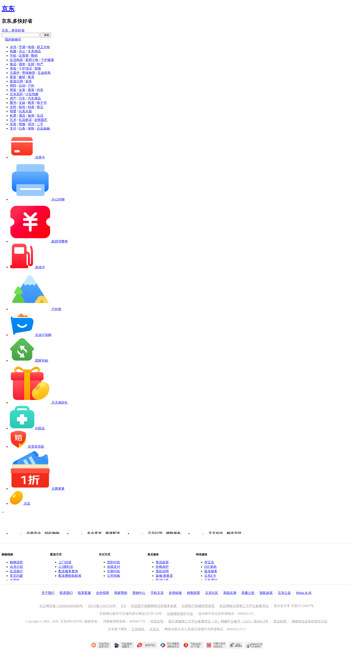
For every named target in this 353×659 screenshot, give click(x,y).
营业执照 (280, 621)
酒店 (22, 115)
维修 (22, 124)
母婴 (13, 111)
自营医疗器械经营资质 (198, 606)
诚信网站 (146, 645)
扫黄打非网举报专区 (216, 645)
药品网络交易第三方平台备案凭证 (244, 606)
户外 (31, 85)
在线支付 (113, 566)
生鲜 (31, 64)
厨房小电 (31, 60)
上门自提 (64, 562)
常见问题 (16, 575)
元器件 (15, 72)
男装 (13, 90)
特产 (40, 64)
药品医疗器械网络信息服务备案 (154, 606)
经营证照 (157, 621)
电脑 (13, 51)
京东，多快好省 (13, 30)
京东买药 (16, 94)
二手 (40, 124)
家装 (13, 77)
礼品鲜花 (25, 120)
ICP (124, 606)
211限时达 (65, 566)
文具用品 (34, 51)
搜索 (45, 35)
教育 (31, 102)
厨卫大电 (43, 47)
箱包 (22, 107)
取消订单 (162, 580)
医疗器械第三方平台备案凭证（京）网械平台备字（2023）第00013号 (219, 621)
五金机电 (44, 72)
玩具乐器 (25, 111)
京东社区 (211, 593)
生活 (40, 115)
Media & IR (304, 593)
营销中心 (138, 593)
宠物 (37, 68)
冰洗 (13, 47)
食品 (13, 64)
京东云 (155, 629)
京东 (8, 8)
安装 (13, 124)
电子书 (42, 102)
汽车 (22, 98)
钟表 (31, 107)
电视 (31, 47)
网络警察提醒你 (123, 645)
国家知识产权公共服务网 (254, 645)
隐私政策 (266, 593)
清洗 (31, 124)
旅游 (31, 115)
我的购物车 (13, 39)
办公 (22, 51)
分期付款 (113, 571)
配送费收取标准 (69, 575)
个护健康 (47, 60)
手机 (13, 55)
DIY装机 (210, 566)
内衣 (40, 90)
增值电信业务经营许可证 (309, 621)
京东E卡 (210, 575)
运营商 (24, 55)
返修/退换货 (164, 575)
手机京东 (157, 593)
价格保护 (162, 566)
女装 (22, 90)
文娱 (22, 102)
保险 (31, 128)
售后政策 (162, 562)
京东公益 (284, 593)
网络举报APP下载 (192, 645)
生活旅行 (16, 571)
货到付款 (113, 562)
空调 (22, 47)
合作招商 (102, 593)
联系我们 (66, 593)
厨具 (28, 81)
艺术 (13, 120)
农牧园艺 (40, 120)
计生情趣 (31, 94)
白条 (22, 128)
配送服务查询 (68, 571)
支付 (13, 128)
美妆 (13, 68)
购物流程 (16, 562)
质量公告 (248, 593)
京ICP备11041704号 (102, 606)
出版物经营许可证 (180, 613)
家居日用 (16, 81)
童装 (31, 90)
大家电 (15, 580)
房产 (13, 98)
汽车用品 (34, 98)
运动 (22, 85)
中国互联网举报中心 (169, 645)
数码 (34, 55)
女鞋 (13, 107)
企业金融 (43, 128)
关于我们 (48, 593)
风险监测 (229, 593)
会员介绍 (16, 566)
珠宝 (40, 107)
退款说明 (162, 571)
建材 (22, 77)
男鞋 (13, 85)
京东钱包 (138, 629)
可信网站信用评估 (100, 645)
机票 (13, 115)
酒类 (22, 64)
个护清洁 (25, 68)
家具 (31, 77)
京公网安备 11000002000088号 (61, 606)
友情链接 (175, 593)
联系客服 (84, 593)
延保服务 (210, 571)
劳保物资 (28, 72)
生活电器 (16, 60)
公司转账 (113, 575)
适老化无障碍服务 (236, 645)
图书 (13, 102)
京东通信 (210, 580)
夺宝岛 (209, 562)
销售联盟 (193, 593)
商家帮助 (120, 593)
